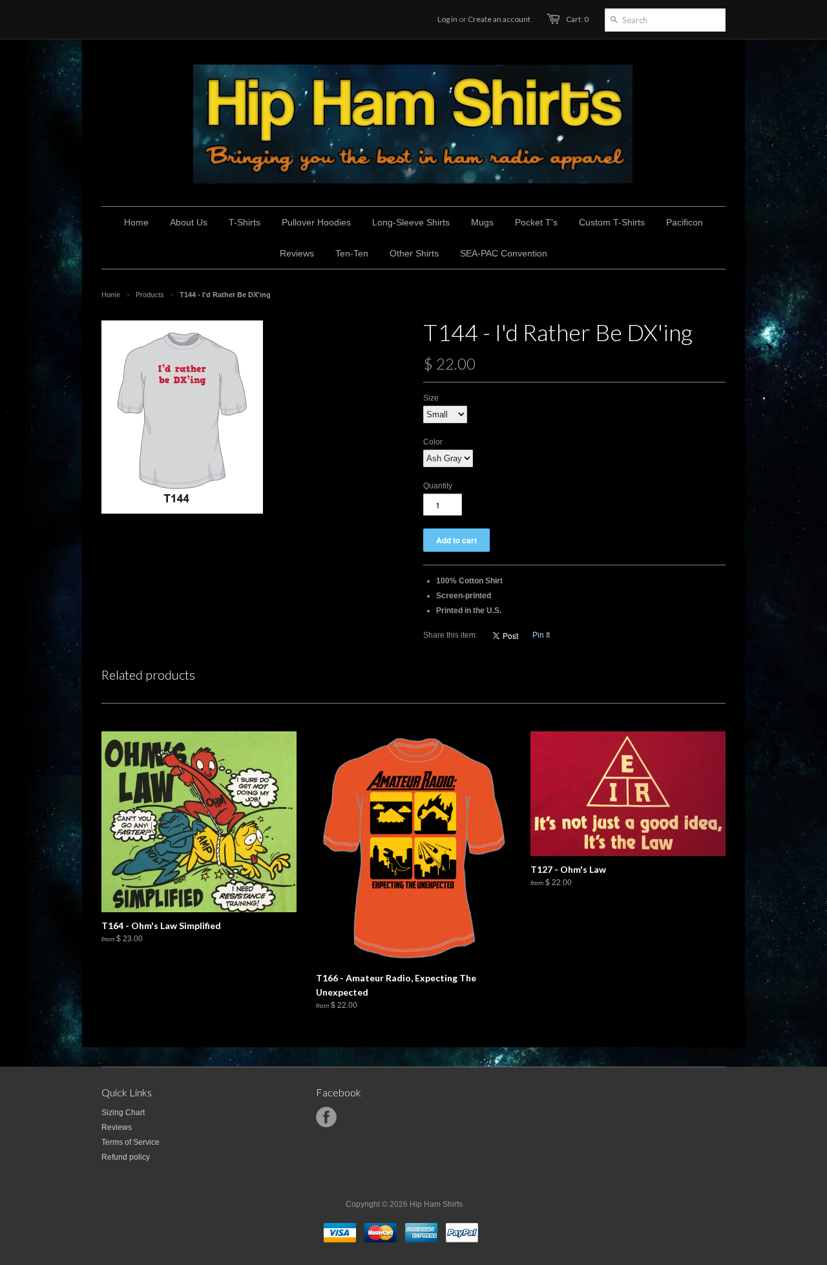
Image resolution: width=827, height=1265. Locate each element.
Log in (447, 19)
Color (433, 441)
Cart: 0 (577, 19)
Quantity (437, 485)
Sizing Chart (123, 1112)
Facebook (326, 1117)
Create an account (499, 19)
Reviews (116, 1127)
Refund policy (125, 1157)
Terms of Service (130, 1142)
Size (431, 397)
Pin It (541, 635)
